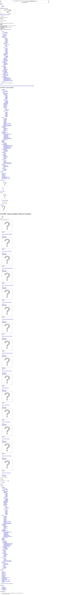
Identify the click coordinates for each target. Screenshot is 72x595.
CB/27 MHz (3, 61)
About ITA (3, 175)
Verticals (5, 43)
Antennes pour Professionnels (6, 579)
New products (4, 572)
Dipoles (5, 497)
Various (3, 164)
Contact (3, 81)
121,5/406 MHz (6, 74)
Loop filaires (5, 58)
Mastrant (3, 580)
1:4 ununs (5, 160)
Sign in (1, 3)
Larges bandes (7, 44)
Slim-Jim (6, 46)
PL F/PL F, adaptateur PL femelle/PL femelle (7, 268)
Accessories (3, 89)
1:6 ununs (5, 161)
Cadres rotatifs (5, 93)
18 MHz (6, 41)
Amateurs (3, 92)
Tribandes (6, 57)
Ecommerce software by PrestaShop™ (7, 583)
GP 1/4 (6, 45)
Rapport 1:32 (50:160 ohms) (7, 522)
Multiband (6, 56)
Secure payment (4, 173)
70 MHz (6, 48)
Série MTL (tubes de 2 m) (7, 79)
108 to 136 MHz (6, 91)
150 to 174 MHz (6, 73)
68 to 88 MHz (5, 72)
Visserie (5, 154)
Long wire (5, 105)
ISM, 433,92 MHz (6, 75)
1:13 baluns (5, 119)
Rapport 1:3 (5, 124)
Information (1, 171)
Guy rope (3, 140)
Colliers (5, 153)
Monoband (6, 55)
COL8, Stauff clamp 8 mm (5, 200)
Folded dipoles (6, 54)
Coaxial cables (4, 131)
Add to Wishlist (4, 237)
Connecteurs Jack (6, 135)
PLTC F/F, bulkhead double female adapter (7, 234)
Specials (1, 192)
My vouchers (3, 589)
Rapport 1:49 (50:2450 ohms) (7, 162)
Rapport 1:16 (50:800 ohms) (7, 123)
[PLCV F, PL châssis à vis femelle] (7, 435)
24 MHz (6, 50)
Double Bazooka (6, 128)
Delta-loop (5, 37)
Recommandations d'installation (6, 178)
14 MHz (6, 42)
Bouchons (5, 550)
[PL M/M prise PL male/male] (7, 384)
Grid (2, 216)
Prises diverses (6, 139)
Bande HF (5, 34)
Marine (3, 33)
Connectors (3, 133)
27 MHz (30, 85)
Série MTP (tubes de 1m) (7, 77)
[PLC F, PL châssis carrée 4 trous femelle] (7, 452)
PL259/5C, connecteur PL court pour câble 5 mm (8, 285)
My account (2, 585)
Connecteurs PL (6, 136)
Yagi (4, 47)
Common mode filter (4, 132)
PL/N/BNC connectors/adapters (8, 138)
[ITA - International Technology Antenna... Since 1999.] (24, 2)
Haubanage (3, 141)
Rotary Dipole (5, 60)
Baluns (3, 117)
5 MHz (14, 85)
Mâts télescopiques (4, 144)
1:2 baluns (5, 120)
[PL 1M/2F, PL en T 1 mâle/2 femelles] (7, 469)
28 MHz (6, 39)
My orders (3, 586)
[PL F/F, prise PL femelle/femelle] (7, 401)
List (2, 217)
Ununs (3, 159)
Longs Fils (5, 158)
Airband (3, 31)
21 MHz (6, 40)
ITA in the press (4, 174)
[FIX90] (4, 186)
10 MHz (16, 85)
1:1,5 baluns (5, 516)
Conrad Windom (6, 53)
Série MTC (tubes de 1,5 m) (7, 78)
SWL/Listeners (4, 66)
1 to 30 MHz (5, 32)
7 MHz (26, 85)
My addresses (4, 588)
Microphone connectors (7, 137)
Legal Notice (3, 176)
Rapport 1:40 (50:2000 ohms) (7, 125)
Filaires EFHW (6, 59)
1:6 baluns (5, 519)
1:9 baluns (5, 122)
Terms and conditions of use (5, 577)
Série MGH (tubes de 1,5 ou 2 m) (8, 80)
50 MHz (6, 38)
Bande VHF (5, 35)
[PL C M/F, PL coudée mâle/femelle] (7, 418)
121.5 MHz (4, 85)
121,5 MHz (5, 70)
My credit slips (4, 587)
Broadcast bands (4, 126)
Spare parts (3, 152)
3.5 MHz (28, 85)
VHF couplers (4, 170)
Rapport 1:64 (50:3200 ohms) (7, 163)
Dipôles (5, 68)
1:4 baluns (5, 121)
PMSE (4, 76)
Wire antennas (5, 63)
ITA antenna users (4, 177)
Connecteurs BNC (6, 134)
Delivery (3, 574)
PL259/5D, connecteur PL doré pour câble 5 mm (7, 319)
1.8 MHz (12, 85)
